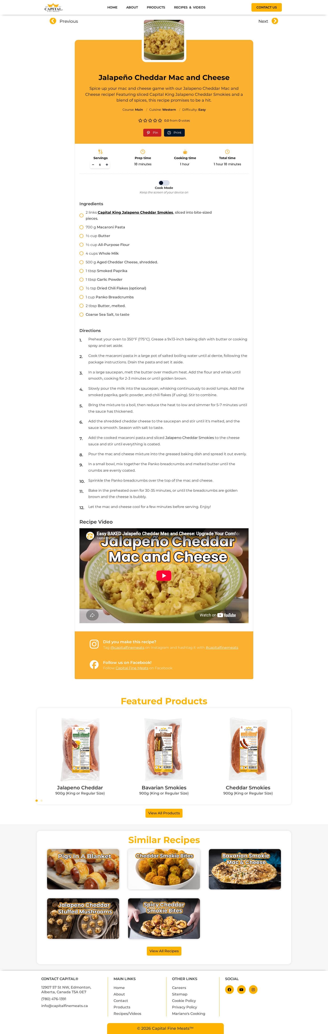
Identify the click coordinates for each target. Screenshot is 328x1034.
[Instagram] (253, 989)
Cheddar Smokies (248, 787)
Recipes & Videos (190, 7)
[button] (36, 800)
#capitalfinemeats (222, 647)
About (132, 7)
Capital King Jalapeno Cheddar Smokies (135, 212)
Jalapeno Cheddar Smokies (189, 438)
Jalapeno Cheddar (80, 787)
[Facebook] (229, 989)
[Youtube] (241, 989)
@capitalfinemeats (127, 647)
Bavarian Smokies (164, 787)
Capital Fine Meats (132, 668)
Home (112, 7)
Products (156, 7)
